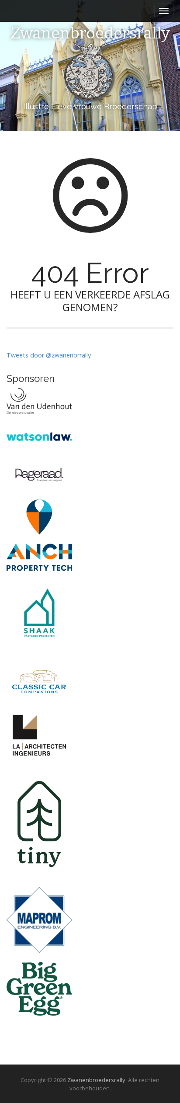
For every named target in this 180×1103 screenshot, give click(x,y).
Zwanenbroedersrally (90, 33)
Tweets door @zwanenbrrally (49, 355)
